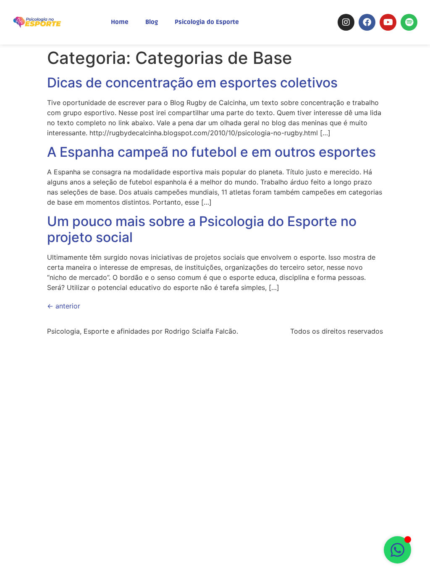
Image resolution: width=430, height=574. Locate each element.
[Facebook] (367, 22)
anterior (63, 306)
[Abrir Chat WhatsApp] (397, 549)
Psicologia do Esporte (207, 22)
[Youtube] (388, 22)
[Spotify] (409, 22)
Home (119, 22)
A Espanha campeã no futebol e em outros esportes (211, 152)
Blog (151, 22)
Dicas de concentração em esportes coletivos (192, 82)
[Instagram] (346, 22)
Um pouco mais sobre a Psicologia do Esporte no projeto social (202, 229)
